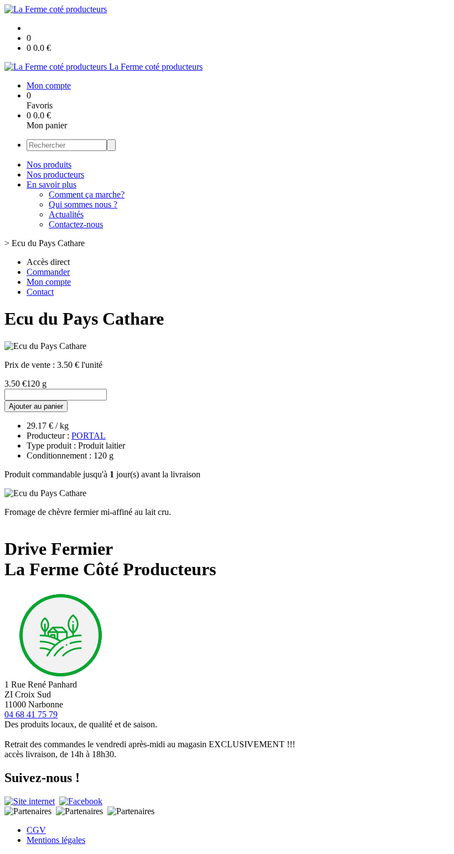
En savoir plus (51, 184)
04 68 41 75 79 (31, 714)
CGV (36, 830)
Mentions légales (56, 840)
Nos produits (49, 164)
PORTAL (88, 435)
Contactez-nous (76, 224)
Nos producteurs (55, 174)
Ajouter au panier (36, 406)
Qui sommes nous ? (83, 204)
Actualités (66, 214)
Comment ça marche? (87, 194)
